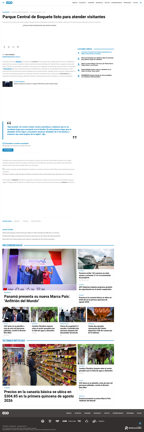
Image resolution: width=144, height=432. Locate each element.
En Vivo (135, 2)
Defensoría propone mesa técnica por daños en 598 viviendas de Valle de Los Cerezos (30, 233)
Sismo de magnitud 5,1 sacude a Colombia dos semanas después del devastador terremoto (69, 329)
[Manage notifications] (140, 423)
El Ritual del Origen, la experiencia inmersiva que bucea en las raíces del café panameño (31, 236)
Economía (91, 2)
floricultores (8, 69)
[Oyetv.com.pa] (57, 422)
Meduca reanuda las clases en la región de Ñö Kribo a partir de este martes (36, 84)
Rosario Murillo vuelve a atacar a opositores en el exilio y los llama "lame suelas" (96, 70)
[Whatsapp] (13, 47)
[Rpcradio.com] (79, 422)
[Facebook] (4, 47)
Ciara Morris (34, 333)
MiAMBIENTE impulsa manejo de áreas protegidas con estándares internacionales (96, 76)
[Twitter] (9, 47)
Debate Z (75, 2)
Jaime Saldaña (9, 54)
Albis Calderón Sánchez (84, 280)
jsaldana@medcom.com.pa (11, 57)
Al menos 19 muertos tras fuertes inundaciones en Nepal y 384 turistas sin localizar (96, 52)
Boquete (19, 62)
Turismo (25, 221)
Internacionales (116, 2)
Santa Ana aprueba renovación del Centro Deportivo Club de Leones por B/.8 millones (100, 329)
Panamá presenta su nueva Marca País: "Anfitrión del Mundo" (37, 298)
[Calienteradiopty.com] (86, 422)
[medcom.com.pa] (101, 422)
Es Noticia (82, 2)
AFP (61, 335)
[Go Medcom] (72, 422)
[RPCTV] (50, 422)
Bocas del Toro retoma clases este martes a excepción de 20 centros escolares (28, 239)
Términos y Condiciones (9, 426)
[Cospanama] (64, 422)
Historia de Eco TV (22, 426)
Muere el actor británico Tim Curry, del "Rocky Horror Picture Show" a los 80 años (97, 64)
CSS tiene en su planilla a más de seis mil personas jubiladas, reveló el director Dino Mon (15, 329)
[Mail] (18, 47)
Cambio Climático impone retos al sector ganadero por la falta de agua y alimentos (43, 328)
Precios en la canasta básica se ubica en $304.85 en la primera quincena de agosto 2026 (95, 300)
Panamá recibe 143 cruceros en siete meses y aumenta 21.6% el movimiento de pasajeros (95, 275)
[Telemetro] (42, 422)
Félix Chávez (6, 335)
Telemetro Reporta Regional (19, 12)
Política (107, 2)
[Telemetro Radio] (94, 422)
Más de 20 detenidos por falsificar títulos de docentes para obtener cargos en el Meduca (97, 58)
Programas (127, 2)
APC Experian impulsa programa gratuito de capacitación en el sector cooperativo (95, 288)
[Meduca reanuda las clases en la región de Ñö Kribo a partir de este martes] (7, 86)
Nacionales (99, 2)
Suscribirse (8, 150)
